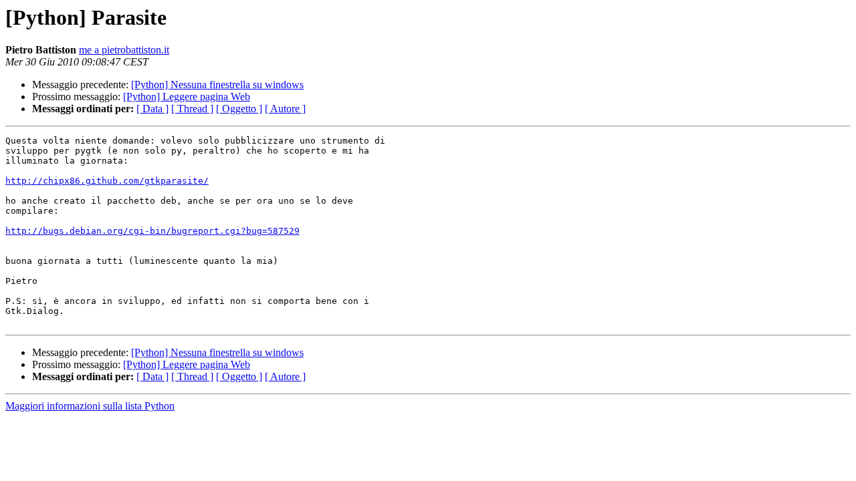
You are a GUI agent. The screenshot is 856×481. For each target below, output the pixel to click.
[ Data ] (152, 108)
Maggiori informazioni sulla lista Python (90, 406)
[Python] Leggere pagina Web (186, 96)
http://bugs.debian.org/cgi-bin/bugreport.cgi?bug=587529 (152, 231)
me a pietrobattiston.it (124, 49)
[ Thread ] (192, 108)
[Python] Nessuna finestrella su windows (217, 84)
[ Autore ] (285, 108)
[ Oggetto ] (239, 108)
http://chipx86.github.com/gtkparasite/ (107, 181)
